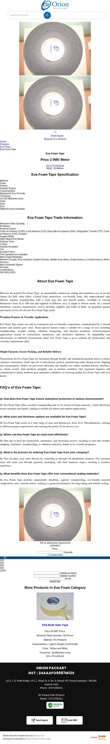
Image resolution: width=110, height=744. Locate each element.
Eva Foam (5, 147)
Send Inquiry (57, 136)
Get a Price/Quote (55, 166)
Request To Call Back (55, 139)
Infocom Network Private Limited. (38, 739)
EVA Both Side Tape (55, 624)
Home (3, 141)
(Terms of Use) (38, 736)
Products (4, 144)
